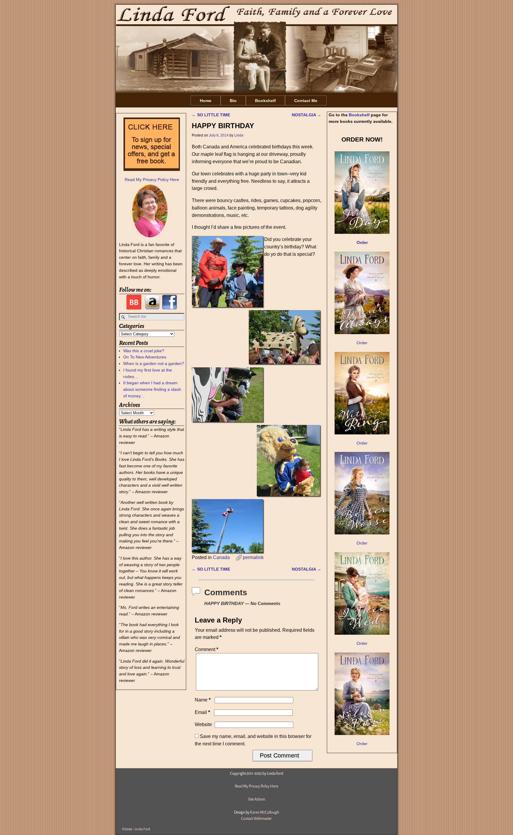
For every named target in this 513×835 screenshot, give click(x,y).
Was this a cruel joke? (143, 350)
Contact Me (305, 100)
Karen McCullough (264, 812)
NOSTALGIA (306, 114)
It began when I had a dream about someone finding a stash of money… (152, 389)
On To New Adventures (144, 357)
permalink (253, 557)
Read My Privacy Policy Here (152, 179)
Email (202, 712)
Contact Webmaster (256, 819)
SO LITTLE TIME (211, 114)
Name (203, 699)
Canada (221, 557)
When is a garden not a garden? (153, 363)
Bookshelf (265, 100)
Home (205, 100)
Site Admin (256, 799)
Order (362, 342)
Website (203, 724)
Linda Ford (142, 829)
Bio (233, 100)
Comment (206, 649)
